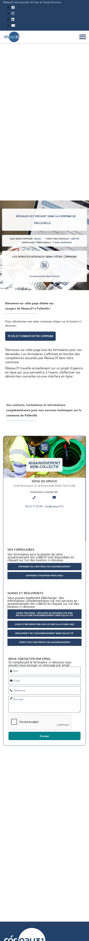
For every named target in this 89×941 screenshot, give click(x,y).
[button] (30, 336)
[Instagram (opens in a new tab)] (12, 13)
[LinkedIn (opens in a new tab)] (12, 19)
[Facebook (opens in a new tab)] (13, 7)
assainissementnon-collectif (44, 464)
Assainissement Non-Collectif (44, 276)
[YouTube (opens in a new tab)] (13, 25)
